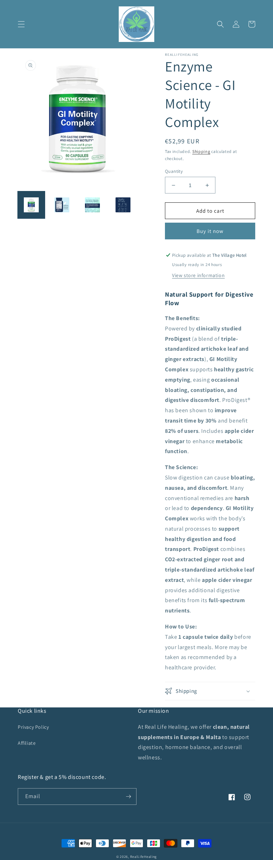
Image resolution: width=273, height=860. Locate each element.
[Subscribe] (128, 796)
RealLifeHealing (143, 856)
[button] (21, 24)
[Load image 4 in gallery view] (122, 204)
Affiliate (27, 743)
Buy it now (210, 231)
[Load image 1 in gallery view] (31, 204)
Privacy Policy (33, 727)
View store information (198, 275)
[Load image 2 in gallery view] (61, 204)
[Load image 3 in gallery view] (92, 204)
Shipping (201, 151)
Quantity (174, 171)
